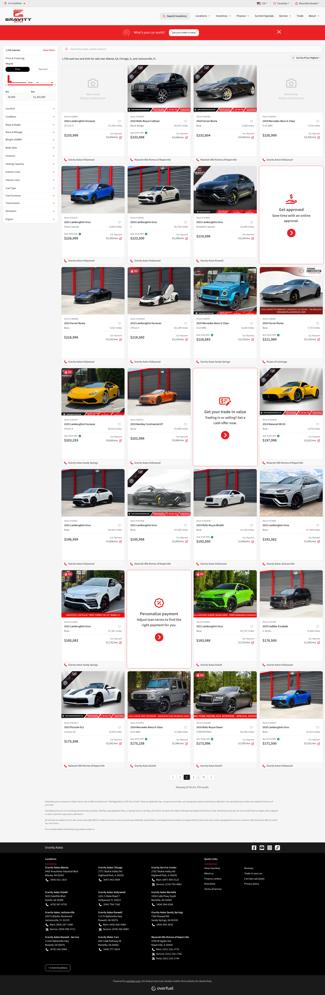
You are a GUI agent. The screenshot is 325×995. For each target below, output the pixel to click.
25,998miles (181, 429)
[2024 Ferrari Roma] (225, 88)
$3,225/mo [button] (180, 337)
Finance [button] (241, 16)
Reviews (248, 868)
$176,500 (270, 640)
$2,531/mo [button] (312, 741)
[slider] (6, 85)
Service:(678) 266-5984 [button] (116, 929)
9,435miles (115, 732)
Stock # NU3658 (269, 419)
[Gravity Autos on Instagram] (268, 847)
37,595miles (181, 530)
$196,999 (71, 539)
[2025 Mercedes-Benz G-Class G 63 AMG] (291, 88)
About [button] (312, 16)
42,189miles (181, 328)
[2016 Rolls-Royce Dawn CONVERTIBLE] (225, 694)
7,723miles (314, 328)
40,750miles (181, 227)
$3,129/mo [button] (312, 337)
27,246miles (115, 126)
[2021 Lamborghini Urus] (159, 492)
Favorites (282, 3)
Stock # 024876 (203, 318)
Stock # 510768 (137, 722)
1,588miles (248, 126)
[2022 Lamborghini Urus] (93, 492)
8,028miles (248, 328)
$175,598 (71, 741)
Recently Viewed (308, 3)
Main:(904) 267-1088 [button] (61, 924)
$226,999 (270, 135)
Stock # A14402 (203, 621)
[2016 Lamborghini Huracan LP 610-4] (93, 88)
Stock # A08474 (269, 722)
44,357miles (181, 126)
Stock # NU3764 (203, 116)
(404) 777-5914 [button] (111, 949)
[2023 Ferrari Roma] (93, 290)
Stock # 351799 (269, 621)
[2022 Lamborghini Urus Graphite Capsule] (225, 189)
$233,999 (71, 135)
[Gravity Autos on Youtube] (260, 847)
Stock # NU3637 (137, 116)
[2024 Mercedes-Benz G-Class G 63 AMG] (159, 694)
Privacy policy (251, 884)
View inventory (212, 868)
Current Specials (264, 16)
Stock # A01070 (71, 419)
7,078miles (314, 126)
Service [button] (283, 16)
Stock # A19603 (203, 217)
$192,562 (270, 539)
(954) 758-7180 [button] (111, 904)
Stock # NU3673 (71, 722)
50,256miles (247, 732)
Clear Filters (49, 50)
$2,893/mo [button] (180, 539)
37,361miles (115, 631)
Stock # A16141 (71, 217)
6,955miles (115, 227)
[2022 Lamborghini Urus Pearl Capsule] (93, 189)
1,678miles (314, 429)
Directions (209, 884)
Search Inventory (177, 16)
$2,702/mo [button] (246, 640)
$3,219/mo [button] (246, 337)
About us (208, 873)
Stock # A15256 (71, 621)
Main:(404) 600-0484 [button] (114, 924)
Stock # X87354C (203, 520)
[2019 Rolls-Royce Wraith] (225, 492)
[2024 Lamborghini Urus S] (159, 189)
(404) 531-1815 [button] (58, 880)
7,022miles (115, 328)
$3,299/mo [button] (180, 236)
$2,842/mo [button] (312, 539)
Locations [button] (201, 16)
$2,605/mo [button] (312, 640)
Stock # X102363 (203, 722)
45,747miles (247, 631)
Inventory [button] (222, 16)
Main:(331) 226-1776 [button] (167, 949)
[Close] (279, 32)
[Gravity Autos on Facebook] (253, 847)
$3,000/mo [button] (114, 438)
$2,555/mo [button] (246, 741)
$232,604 (203, 135)
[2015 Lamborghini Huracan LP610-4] (159, 290)
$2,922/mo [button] (312, 438)
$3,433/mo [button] (246, 135)
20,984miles (247, 227)
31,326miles (247, 530)
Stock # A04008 (71, 116)
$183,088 (203, 640)
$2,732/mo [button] (114, 640)
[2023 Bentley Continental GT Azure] (159, 391)
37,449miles (313, 530)
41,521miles (313, 732)
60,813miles (115, 429)
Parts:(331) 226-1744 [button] (167, 958)
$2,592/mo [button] (114, 741)
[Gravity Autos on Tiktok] (276, 847)
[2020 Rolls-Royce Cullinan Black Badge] (159, 88)
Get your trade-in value (184, 32)
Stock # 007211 (137, 419)
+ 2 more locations (57, 968)
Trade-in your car (253, 873)
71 (203, 777)
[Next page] (211, 777)
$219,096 (203, 236)
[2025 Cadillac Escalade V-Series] (291, 593)
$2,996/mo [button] (180, 438)
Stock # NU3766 (137, 520)
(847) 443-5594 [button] (111, 880)
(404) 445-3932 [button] (165, 924)
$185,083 (71, 640)
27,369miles (181, 732)
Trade (300, 16)
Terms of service (213, 889)
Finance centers (212, 879)
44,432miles (115, 530)
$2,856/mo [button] (246, 539)
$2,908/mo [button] (114, 539)
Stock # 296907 (269, 318)
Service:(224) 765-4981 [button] (169, 884)
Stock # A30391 (137, 217)
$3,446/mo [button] (180, 135)
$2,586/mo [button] (180, 741)
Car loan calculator (254, 879)
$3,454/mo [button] (114, 135)
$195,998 (137, 539)
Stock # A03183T (137, 318)
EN (263, 3)
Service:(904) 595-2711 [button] (62, 929)
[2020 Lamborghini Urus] (291, 694)
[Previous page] (173, 777)
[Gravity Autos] (18, 16)
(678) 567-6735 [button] (58, 904)
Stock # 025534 (269, 116)
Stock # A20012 (71, 520)
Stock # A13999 (269, 520)
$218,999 (71, 337)
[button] (16, 3)
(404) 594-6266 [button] (165, 904)
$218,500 (137, 337)
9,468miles (314, 631)
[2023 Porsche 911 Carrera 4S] (93, 694)
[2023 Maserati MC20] (291, 391)
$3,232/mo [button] (114, 337)
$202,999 (137, 438)
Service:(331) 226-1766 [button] (169, 954)
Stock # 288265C (71, 318)
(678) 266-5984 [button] (58, 949)
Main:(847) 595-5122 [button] (167, 880)
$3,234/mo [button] (246, 236)
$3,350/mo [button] (312, 135)
